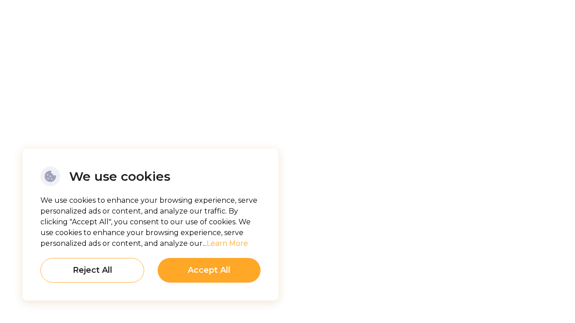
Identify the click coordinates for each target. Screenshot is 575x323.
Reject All (92, 270)
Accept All (209, 270)
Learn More (227, 243)
